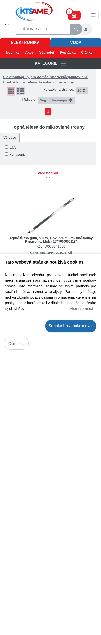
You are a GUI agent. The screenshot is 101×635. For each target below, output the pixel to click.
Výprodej (46, 52)
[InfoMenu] (93, 15)
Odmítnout (16, 343)
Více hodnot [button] (48, 173)
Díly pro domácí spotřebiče (45, 77)
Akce (29, 52)
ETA (12, 147)
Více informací (81, 308)
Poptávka (68, 52)
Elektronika (25, 42)
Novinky (13, 52)
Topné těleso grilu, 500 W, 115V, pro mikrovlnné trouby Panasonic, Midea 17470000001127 (51, 239)
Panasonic (17, 154)
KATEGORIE (48, 63)
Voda (76, 42)
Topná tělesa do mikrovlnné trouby (44, 82)
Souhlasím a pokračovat (71, 325)
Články (87, 52)
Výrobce (9, 137)
